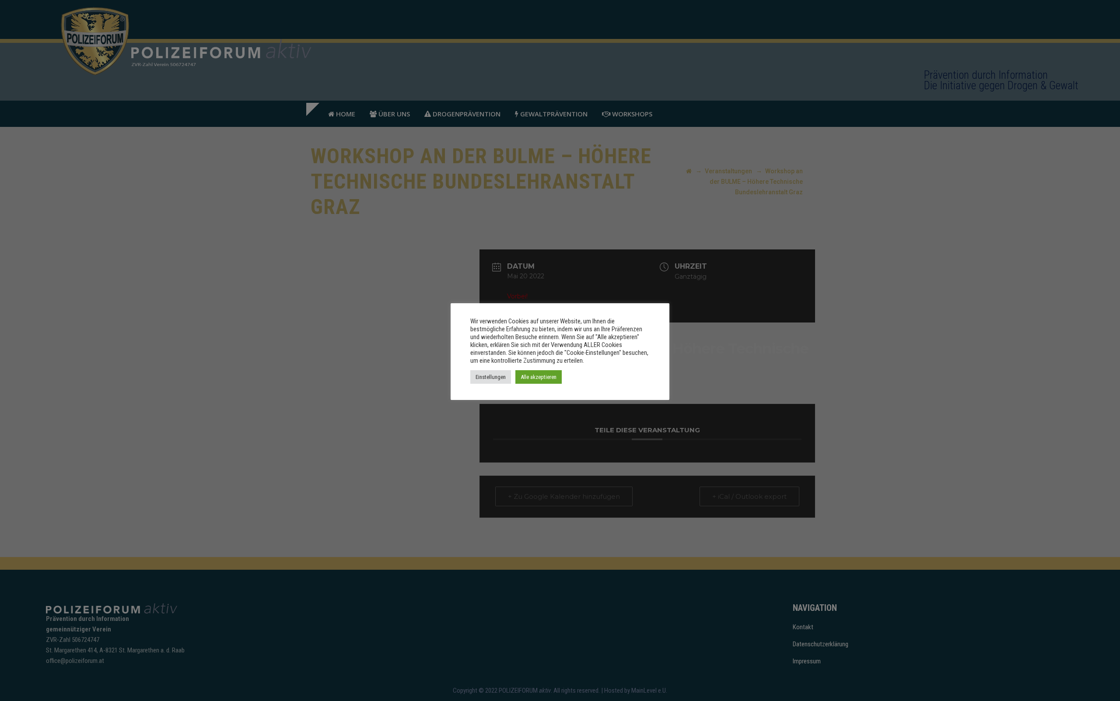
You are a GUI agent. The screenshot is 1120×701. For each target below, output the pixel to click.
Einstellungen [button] (491, 377)
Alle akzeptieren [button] (538, 377)
